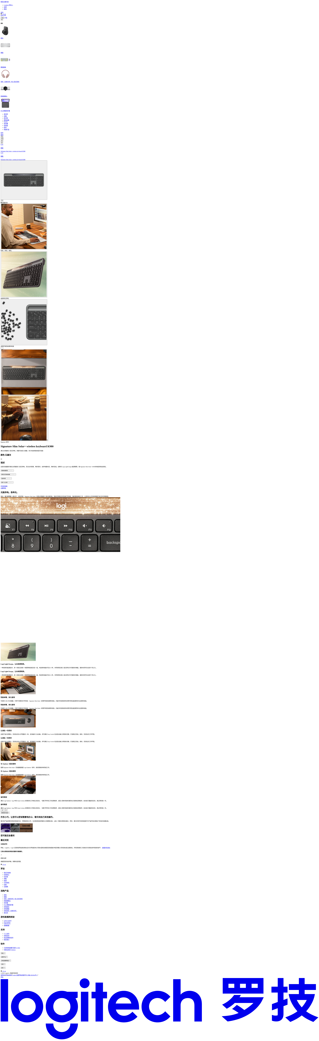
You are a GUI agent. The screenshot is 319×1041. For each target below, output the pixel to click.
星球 (2, 135)
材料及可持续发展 (5, 474)
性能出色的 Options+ (10, 949)
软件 (2, 133)
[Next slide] (6, 810)
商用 (5, 7)
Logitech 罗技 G (8, 5)
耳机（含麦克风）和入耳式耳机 (13, 899)
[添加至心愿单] (2, 201)
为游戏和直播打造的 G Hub (12, 947)
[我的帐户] (2, 141)
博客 (5, 878)
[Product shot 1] (24, 180)
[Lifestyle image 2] (24, 274)
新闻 (5, 880)
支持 (2, 12)
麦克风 (6, 912)
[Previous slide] (2, 810)
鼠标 (5, 895)
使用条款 (3, 975)
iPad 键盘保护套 (8, 905)
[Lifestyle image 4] (24, 372)
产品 (2, 17)
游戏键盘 (6, 909)
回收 (5, 884)
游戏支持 (6, 935)
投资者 (6, 876)
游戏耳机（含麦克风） (10, 910)
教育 (5, 9)
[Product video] (24, 418)
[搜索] (2, 137)
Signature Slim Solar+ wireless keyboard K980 (13, 151)
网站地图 (22, 975)
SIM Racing (7, 923)
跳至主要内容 (5, 1)
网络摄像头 (7, 901)
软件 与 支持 (4, 482)
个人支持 (6, 933)
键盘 (5, 897)
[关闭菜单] (2, 20)
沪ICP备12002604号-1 (31, 975)
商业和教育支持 (8, 937)
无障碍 (6, 886)
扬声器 (6, 903)
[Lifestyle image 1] (24, 226)
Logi (2, 144)
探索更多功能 (4, 812)
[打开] (2, 143)
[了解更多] (2, 348)
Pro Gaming (7, 922)
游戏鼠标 (6, 907)
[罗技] (3, 16)
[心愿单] (2, 139)
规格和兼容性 (4, 470)
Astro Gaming (7, 920)
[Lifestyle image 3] (24, 322)
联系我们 (6, 939)
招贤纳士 (6, 874)
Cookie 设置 (15, 975)
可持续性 (6, 882)
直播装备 (6, 925)
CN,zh (4, 14)
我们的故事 (7, 872)
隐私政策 (9, 975)
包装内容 (3, 478)
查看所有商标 (106, 847)
